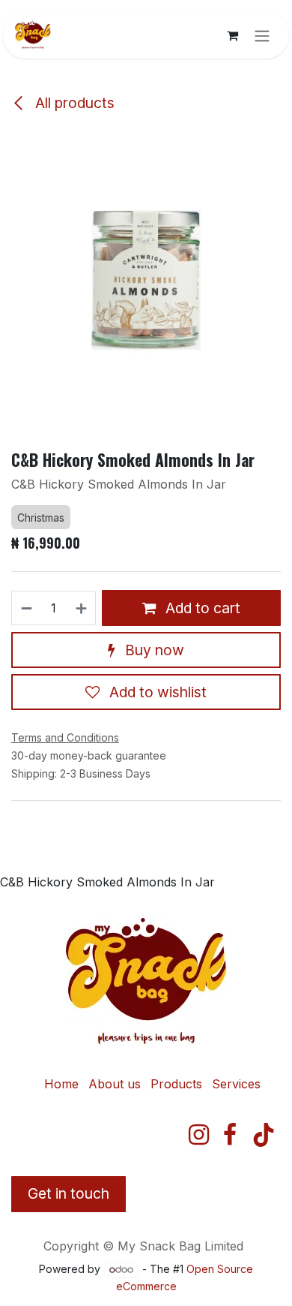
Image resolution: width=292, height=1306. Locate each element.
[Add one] (82, 607)
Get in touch (68, 1193)
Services (236, 1083)
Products (176, 1083)
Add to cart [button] (201, 608)
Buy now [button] (152, 650)
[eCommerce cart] (232, 35)
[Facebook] (230, 1135)
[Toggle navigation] (262, 35)
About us (114, 1083)
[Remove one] (26, 607)
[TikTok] (264, 1135)
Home (61, 1083)
